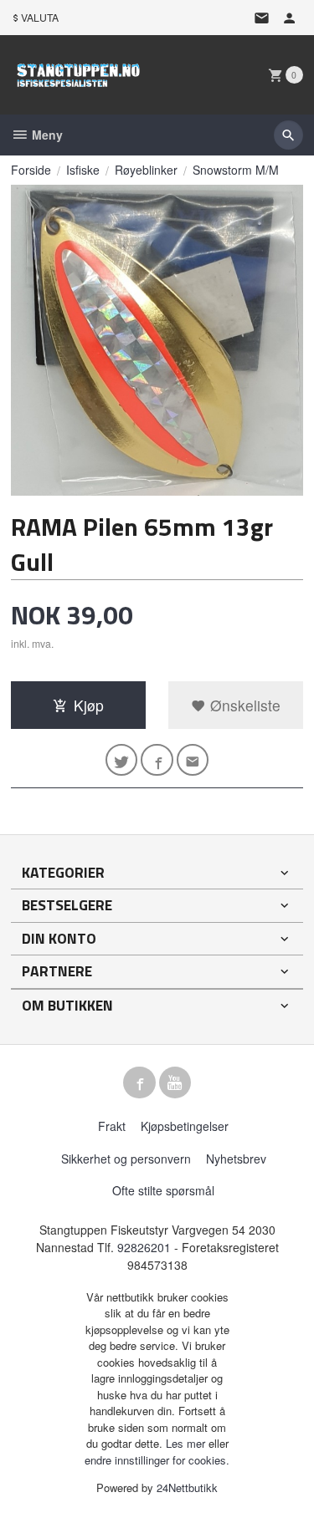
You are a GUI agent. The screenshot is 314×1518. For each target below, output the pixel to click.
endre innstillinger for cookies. (157, 1460)
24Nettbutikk (187, 1487)
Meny (45, 134)
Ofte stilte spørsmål (163, 1190)
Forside (31, 169)
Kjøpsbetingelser (185, 1126)
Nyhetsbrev (236, 1158)
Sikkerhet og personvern (126, 1158)
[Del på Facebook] (157, 760)
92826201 (144, 1247)
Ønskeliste (243, 705)
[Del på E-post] (193, 760)
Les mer (187, 1443)
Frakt (112, 1126)
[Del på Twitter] (122, 760)
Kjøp (89, 705)
